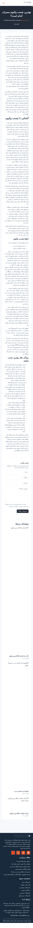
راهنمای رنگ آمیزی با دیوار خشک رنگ (20, 864)
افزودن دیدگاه (23, 489)
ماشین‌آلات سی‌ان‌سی (24, 893)
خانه (28, 20)
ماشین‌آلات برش (26, 882)
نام (26, 472)
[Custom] (16, 926)
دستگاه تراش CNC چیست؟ (23, 861)
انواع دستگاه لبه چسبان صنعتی (22, 869)
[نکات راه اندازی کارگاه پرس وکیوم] (16, 590)
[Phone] (16, 925)
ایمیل (25, 477)
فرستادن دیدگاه (22, 511)
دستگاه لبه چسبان (25, 890)
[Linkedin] (28, 853)
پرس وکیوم (23, 20)
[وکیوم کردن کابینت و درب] (16, 725)
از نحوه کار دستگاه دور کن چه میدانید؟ (20, 872)
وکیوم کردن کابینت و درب (21, 791)
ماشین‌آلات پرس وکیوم (24, 895)
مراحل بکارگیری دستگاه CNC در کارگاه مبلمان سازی (17, 874)
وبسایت (25, 483)
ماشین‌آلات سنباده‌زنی (24, 887)
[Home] (16, 923)
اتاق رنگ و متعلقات (25, 885)
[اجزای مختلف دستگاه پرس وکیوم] (16, 804)
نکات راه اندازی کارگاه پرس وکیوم (19, 656)
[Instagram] (23, 853)
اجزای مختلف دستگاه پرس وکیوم (19, 813)
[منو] (4, 3)
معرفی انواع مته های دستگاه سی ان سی (20, 866)
